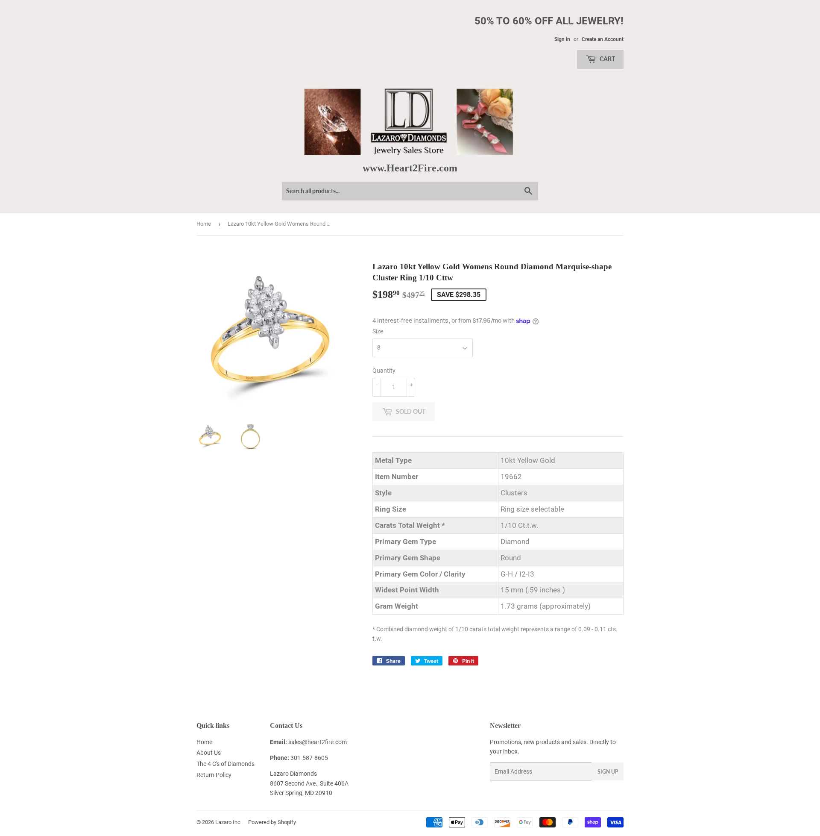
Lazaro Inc (227, 822)
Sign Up (607, 771)
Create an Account (603, 39)
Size (377, 331)
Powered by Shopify (272, 822)
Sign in (562, 39)
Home (203, 224)
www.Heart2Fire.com (410, 168)
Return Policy (213, 774)
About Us (208, 752)
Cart (606, 58)
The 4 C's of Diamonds (225, 763)
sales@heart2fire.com (317, 742)
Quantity (383, 370)
